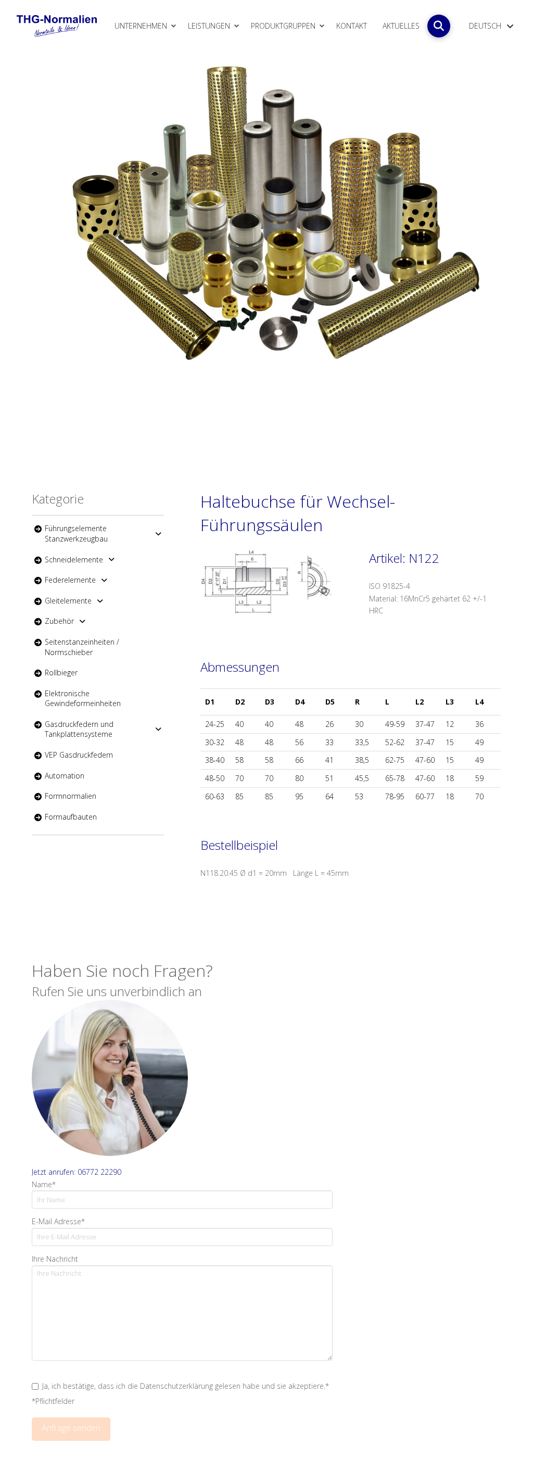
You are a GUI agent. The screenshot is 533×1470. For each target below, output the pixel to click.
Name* (44, 1184)
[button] (438, 26)
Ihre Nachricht (55, 1259)
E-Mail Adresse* (58, 1221)
